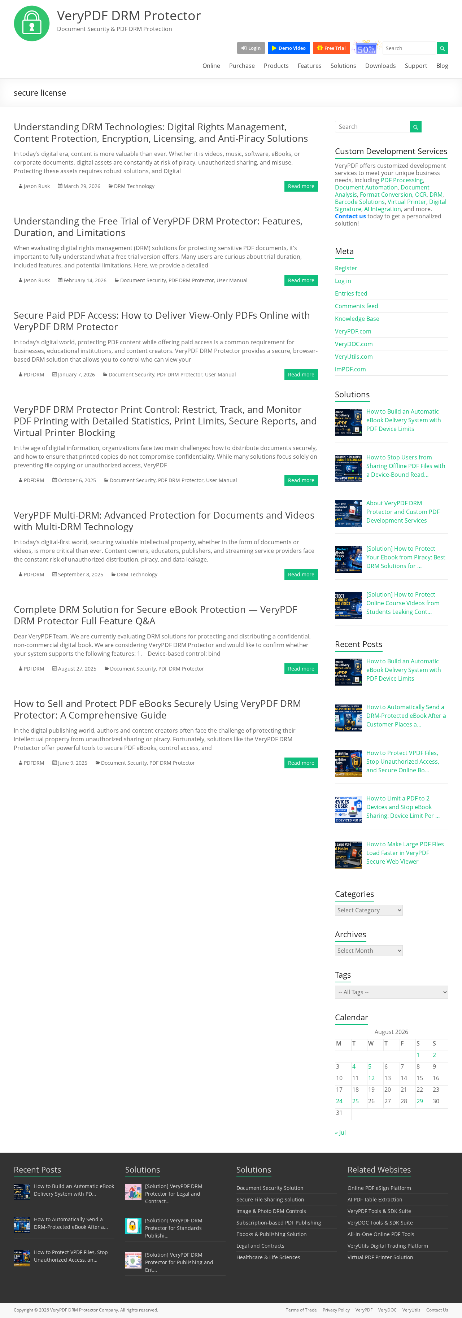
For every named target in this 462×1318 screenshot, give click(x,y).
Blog (442, 66)
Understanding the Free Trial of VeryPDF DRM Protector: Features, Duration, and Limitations (158, 226)
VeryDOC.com (354, 344)
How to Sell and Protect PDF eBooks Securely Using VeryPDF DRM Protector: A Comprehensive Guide (157, 709)
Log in (343, 281)
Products (276, 66)
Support (416, 66)
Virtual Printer (407, 202)
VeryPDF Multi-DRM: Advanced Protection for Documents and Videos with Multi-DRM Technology (164, 521)
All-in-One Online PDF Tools (381, 1234)
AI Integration (382, 209)
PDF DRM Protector (191, 280)
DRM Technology (134, 186)
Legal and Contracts (260, 1245)
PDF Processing (402, 180)
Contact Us (437, 1310)
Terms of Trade (301, 1310)
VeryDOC (387, 1310)
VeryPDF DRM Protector (129, 15)
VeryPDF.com (353, 331)
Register (346, 268)
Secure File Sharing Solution (270, 1199)
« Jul (340, 1132)
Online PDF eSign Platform (379, 1187)
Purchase (242, 66)
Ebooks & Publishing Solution (271, 1234)
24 (339, 1101)
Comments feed (356, 306)
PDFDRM (34, 374)
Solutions (343, 66)
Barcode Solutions (360, 202)
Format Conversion (386, 194)
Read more (301, 186)
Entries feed (351, 293)
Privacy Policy (336, 1310)
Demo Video (292, 48)
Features (310, 66)
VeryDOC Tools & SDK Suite (380, 1222)
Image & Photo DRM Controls (271, 1211)
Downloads (380, 66)
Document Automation (366, 187)
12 (371, 1078)
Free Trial (335, 48)
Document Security (143, 280)
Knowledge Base (357, 319)
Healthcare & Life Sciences (268, 1257)
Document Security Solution (270, 1187)
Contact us (350, 216)
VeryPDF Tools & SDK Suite (379, 1211)
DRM (436, 194)
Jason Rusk (37, 186)
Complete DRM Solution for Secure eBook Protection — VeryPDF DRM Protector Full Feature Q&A (155, 615)
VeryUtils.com (354, 357)
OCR (421, 194)
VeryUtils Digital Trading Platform (388, 1245)
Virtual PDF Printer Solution (380, 1257)
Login (254, 48)
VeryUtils (411, 1310)
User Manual (232, 280)
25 (355, 1101)
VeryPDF (364, 1310)
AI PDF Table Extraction (375, 1199)
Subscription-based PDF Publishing (278, 1222)
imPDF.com (350, 369)
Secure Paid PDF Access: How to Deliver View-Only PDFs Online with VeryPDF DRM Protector (162, 321)
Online (211, 66)
